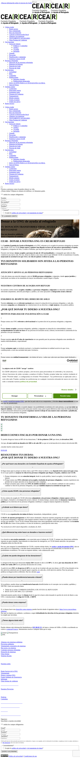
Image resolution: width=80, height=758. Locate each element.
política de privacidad (28, 381)
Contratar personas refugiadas (10, 650)
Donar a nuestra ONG (8, 675)
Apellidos (4, 736)
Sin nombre (5, 202)
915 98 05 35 (37, 627)
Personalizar (38, 396)
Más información (6, 742)
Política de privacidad (16, 756)
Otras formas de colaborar (9, 681)
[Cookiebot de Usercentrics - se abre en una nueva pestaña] (68, 360)
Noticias (3, 697)
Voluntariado (5, 673)
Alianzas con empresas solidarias (11, 642)
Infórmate (4, 679)
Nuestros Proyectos (7, 689)
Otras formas (5, 654)
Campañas (4, 699)
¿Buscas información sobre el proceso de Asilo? (16, 3)
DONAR (4, 450)
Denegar (15, 396)
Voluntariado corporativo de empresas (13, 646)
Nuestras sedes (6, 664)
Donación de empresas (8, 652)
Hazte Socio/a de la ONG (9, 671)
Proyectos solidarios (7, 644)
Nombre (3, 198)
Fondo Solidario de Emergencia (11, 677)
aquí (38, 572)
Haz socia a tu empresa (8, 648)
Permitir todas (65, 396)
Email (3, 728)
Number (4, 206)
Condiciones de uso (30, 756)
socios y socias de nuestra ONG (13, 401)
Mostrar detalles (67, 390)
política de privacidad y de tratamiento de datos (27, 213)
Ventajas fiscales (6, 656)
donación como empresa (24, 609)
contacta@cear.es (12, 629)
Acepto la (24, 213)
